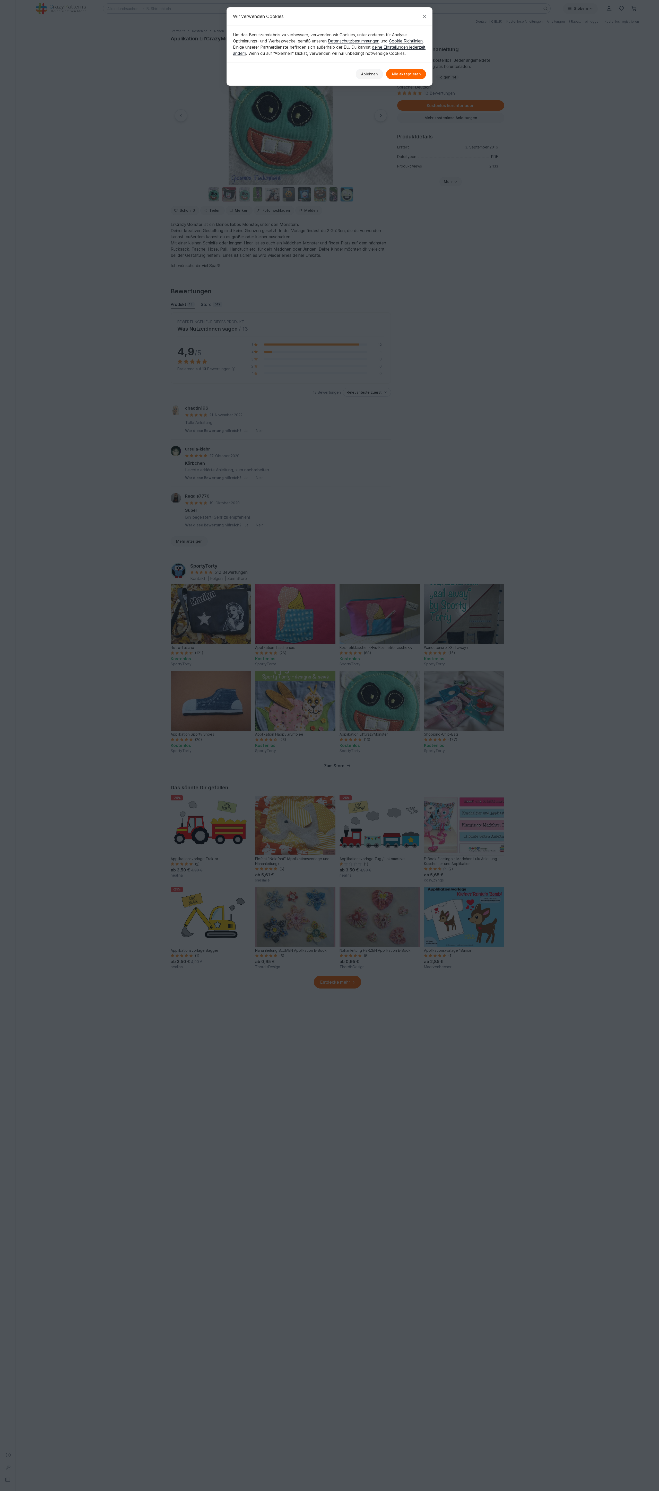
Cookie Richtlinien (406, 40)
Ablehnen (369, 74)
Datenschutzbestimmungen (353, 40)
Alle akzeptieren (406, 74)
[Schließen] (424, 16)
